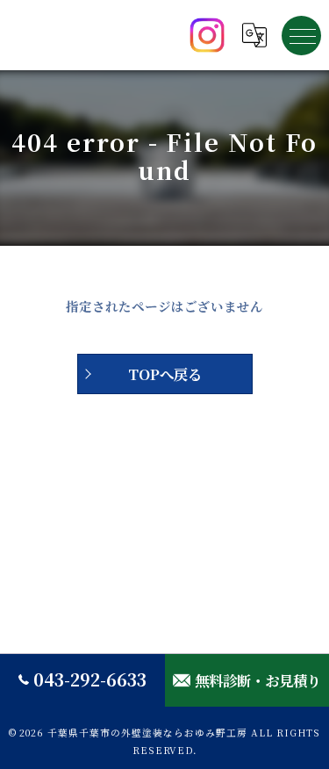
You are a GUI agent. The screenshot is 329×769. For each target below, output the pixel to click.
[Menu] (302, 35)
